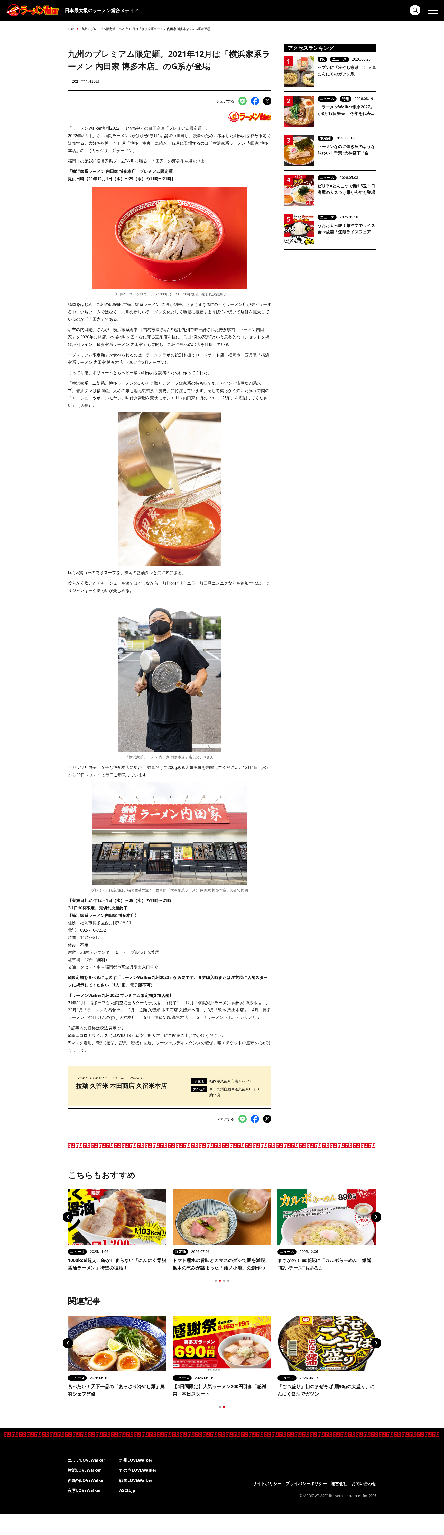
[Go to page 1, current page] (220, 1407)
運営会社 (339, 1483)
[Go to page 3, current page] (224, 1281)
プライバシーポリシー (306, 1483)
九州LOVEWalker (135, 1460)
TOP (71, 29)
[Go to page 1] (216, 1281)
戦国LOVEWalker (135, 1480)
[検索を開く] (415, 10)
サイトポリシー (267, 1483)
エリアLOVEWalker (86, 1460)
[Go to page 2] (220, 1281)
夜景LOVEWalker (84, 1490)
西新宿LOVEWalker (86, 1480)
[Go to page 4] (228, 1281)
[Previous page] (68, 1217)
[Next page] (376, 1217)
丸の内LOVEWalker (137, 1470)
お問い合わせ (363, 1483)
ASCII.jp (127, 1490)
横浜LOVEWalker (84, 1470)
